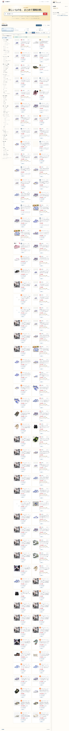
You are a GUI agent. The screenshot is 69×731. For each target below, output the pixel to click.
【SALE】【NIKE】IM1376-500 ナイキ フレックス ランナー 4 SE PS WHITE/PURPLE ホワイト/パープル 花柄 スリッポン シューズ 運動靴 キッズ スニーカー (44, 336)
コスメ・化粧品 (5, 107)
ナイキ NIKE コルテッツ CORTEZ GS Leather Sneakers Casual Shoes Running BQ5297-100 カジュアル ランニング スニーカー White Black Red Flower (25, 715)
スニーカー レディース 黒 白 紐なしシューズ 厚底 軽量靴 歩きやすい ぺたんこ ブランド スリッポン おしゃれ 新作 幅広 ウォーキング (25, 568)
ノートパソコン (6, 42)
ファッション (4, 84)
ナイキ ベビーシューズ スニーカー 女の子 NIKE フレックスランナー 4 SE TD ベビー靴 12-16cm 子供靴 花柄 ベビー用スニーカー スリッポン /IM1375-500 (25, 55)
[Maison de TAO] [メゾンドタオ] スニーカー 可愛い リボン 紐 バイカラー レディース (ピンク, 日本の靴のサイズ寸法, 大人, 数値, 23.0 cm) (44, 93)
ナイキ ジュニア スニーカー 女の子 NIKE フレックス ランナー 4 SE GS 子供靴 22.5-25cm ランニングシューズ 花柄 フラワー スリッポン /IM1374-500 (25, 105)
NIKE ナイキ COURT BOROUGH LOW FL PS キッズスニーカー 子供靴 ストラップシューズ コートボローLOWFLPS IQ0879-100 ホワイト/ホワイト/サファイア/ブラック (26, 362)
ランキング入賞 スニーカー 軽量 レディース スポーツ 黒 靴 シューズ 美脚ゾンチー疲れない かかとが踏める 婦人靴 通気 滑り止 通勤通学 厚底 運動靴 (25, 297)
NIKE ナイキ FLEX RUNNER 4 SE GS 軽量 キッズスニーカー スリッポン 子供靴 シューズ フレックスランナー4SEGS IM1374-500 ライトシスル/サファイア (26, 388)
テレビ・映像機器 (5, 65)
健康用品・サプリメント (6, 111)
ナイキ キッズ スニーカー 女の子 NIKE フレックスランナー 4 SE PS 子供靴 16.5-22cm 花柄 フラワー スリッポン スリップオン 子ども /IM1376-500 (44, 118)
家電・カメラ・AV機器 (6, 64)
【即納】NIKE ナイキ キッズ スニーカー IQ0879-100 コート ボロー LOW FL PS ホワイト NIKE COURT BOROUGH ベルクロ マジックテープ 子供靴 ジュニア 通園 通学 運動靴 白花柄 (44, 491)
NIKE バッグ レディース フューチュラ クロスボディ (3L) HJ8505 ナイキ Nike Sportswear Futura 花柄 (44, 654)
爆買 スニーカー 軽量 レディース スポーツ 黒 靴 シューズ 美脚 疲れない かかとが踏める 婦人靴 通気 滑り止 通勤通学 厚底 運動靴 (25, 630)
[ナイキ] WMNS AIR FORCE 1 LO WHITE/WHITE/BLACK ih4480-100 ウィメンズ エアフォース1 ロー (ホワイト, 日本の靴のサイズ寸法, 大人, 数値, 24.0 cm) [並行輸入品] (44, 42)
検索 (45, 13)
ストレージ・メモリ (5, 47)
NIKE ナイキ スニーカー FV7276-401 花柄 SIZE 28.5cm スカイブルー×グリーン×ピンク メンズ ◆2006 (44, 642)
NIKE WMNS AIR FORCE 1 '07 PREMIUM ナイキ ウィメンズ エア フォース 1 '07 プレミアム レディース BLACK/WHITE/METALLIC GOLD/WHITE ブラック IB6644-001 (25, 271)
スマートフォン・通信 (6, 56)
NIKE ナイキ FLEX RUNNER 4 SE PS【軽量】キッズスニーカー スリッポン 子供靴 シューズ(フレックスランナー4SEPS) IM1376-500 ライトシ (26, 169)
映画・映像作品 (5, 139)
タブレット (4, 59)
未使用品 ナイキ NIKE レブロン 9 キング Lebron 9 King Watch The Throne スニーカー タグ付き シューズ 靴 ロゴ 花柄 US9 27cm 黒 (26, 691)
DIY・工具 (4, 102)
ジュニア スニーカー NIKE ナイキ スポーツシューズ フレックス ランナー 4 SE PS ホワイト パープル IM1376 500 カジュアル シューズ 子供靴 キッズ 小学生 (44, 504)
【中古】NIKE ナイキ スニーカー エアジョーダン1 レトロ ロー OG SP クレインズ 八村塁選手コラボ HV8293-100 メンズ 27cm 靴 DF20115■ (44, 568)
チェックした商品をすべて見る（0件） (62, 15)
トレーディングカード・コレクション (7, 80)
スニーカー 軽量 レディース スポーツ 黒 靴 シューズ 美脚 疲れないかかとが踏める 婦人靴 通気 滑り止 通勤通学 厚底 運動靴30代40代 (26, 491)
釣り (5, 125)
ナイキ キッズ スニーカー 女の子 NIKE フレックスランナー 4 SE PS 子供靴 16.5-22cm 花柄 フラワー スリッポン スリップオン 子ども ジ (44, 80)
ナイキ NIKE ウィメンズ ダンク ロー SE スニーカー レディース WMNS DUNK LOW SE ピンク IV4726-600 (25, 246)
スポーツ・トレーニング (6, 116)
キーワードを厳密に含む (16, 18)
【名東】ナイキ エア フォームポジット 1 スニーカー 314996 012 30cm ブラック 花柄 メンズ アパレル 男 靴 (25, 654)
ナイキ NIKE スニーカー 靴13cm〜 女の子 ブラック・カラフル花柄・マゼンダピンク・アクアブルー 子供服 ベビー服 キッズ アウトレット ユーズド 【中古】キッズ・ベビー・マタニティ (44, 426)
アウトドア (4, 122)
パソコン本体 (5, 41)
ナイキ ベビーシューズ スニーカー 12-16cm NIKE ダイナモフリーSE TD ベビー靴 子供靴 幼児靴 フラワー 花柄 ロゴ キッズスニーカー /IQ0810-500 (44, 194)
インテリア (4, 98)
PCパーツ (4, 46)
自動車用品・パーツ (5, 131)
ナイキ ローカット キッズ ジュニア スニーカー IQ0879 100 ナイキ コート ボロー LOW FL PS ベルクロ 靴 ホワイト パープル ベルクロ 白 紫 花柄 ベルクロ (26, 581)
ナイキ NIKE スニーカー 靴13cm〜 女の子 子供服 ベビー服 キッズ (25, 593)
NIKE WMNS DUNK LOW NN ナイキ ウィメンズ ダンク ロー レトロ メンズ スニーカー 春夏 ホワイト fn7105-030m (44, 542)
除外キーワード (28, 18)
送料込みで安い (38, 32)
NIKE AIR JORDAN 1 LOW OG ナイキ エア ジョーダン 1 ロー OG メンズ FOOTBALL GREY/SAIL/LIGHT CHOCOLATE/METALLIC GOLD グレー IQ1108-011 (44, 715)
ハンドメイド (5, 151)
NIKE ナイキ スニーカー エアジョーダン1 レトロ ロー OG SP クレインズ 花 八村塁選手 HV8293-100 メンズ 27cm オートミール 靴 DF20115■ (26, 426)
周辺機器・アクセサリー (6, 50)
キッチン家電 (5, 69)
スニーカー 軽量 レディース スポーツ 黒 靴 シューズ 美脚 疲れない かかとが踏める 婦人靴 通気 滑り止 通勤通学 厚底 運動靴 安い (25, 555)
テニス (5, 121)
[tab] (7, 29)
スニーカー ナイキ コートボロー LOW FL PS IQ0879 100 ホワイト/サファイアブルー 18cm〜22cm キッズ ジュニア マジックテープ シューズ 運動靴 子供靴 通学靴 (25, 400)
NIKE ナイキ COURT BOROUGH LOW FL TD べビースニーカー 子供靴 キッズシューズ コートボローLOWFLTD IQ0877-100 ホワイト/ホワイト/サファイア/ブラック (25, 375)
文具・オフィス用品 (5, 150)
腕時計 (4, 92)
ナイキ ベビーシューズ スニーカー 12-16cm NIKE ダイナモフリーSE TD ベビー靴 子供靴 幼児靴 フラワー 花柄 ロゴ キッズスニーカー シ (44, 105)
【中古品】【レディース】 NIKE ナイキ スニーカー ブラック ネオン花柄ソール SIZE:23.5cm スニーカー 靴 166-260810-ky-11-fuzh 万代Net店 (44, 439)
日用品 (4, 101)
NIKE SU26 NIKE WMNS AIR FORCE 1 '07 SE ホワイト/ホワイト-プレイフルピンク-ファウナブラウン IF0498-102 (26, 259)
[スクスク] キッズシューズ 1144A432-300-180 (43, 67)
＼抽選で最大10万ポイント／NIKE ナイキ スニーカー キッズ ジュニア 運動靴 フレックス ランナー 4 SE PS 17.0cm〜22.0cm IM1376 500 (44, 375)
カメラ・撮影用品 (5, 68)
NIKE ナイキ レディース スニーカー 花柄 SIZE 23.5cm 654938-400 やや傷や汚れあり (25, 413)
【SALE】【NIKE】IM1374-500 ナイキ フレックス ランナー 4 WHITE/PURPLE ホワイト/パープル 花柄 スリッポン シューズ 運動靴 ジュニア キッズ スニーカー (44, 169)
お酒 (3, 145)
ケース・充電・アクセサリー (7, 60)
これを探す (22, 49)
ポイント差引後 (43, 32)
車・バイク (4, 130)
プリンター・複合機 (7, 51)
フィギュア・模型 (5, 78)
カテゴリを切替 (39, 25)
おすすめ (33, 32)
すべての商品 (5, 37)
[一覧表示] (26, 32)
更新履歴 (3, 729)
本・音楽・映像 (5, 135)
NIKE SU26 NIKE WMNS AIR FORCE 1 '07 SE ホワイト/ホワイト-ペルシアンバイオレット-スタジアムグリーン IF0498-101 (44, 691)
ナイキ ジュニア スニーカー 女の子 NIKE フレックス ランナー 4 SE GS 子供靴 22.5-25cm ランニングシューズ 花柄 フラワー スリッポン (44, 55)
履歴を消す (66, 6)
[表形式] (28, 32)
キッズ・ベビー (5, 88)
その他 (4, 147)
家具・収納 (4, 97)
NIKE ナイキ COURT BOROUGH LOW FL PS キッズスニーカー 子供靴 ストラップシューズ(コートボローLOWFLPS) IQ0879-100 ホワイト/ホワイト (44, 220)
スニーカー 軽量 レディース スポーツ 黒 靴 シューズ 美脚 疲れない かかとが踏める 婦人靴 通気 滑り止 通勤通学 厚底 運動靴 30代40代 (25, 284)
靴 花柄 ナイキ (55, 8)
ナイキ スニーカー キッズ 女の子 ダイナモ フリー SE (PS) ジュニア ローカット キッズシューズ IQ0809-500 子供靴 (44, 233)
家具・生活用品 (5, 95)
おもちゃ (4, 77)
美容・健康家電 (5, 72)
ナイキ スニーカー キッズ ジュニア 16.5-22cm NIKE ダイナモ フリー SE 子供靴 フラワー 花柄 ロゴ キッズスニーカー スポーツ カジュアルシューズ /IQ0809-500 (25, 678)
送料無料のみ (23, 18)
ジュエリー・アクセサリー (6, 93)
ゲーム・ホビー (5, 74)
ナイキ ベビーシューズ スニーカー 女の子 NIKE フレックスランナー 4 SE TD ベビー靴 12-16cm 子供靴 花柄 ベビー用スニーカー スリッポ (25, 131)
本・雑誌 (4, 136)
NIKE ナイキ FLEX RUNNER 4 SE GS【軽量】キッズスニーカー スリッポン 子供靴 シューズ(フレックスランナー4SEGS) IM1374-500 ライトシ (44, 182)
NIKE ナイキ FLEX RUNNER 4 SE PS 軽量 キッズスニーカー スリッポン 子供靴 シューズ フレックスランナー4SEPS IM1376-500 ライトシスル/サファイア (26, 144)
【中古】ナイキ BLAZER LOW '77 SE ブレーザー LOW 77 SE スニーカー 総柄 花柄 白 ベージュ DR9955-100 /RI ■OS (44, 144)
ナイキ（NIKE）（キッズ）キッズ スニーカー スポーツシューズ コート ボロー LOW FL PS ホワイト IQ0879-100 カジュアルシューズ (25, 666)
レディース (4, 85)
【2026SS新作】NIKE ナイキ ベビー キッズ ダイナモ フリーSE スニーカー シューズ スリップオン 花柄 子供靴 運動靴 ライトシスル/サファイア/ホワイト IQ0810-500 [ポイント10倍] (44, 259)
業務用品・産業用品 (5, 154)
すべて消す (66, 12)
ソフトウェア (5, 54)
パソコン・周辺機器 (5, 39)
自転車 (4, 126)
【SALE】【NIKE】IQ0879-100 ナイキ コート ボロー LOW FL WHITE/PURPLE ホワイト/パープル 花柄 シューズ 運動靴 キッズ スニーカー (26, 194)
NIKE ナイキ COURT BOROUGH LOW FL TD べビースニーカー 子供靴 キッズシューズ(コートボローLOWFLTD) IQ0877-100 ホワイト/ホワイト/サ (25, 207)
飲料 (3, 144)
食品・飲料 (4, 141)
